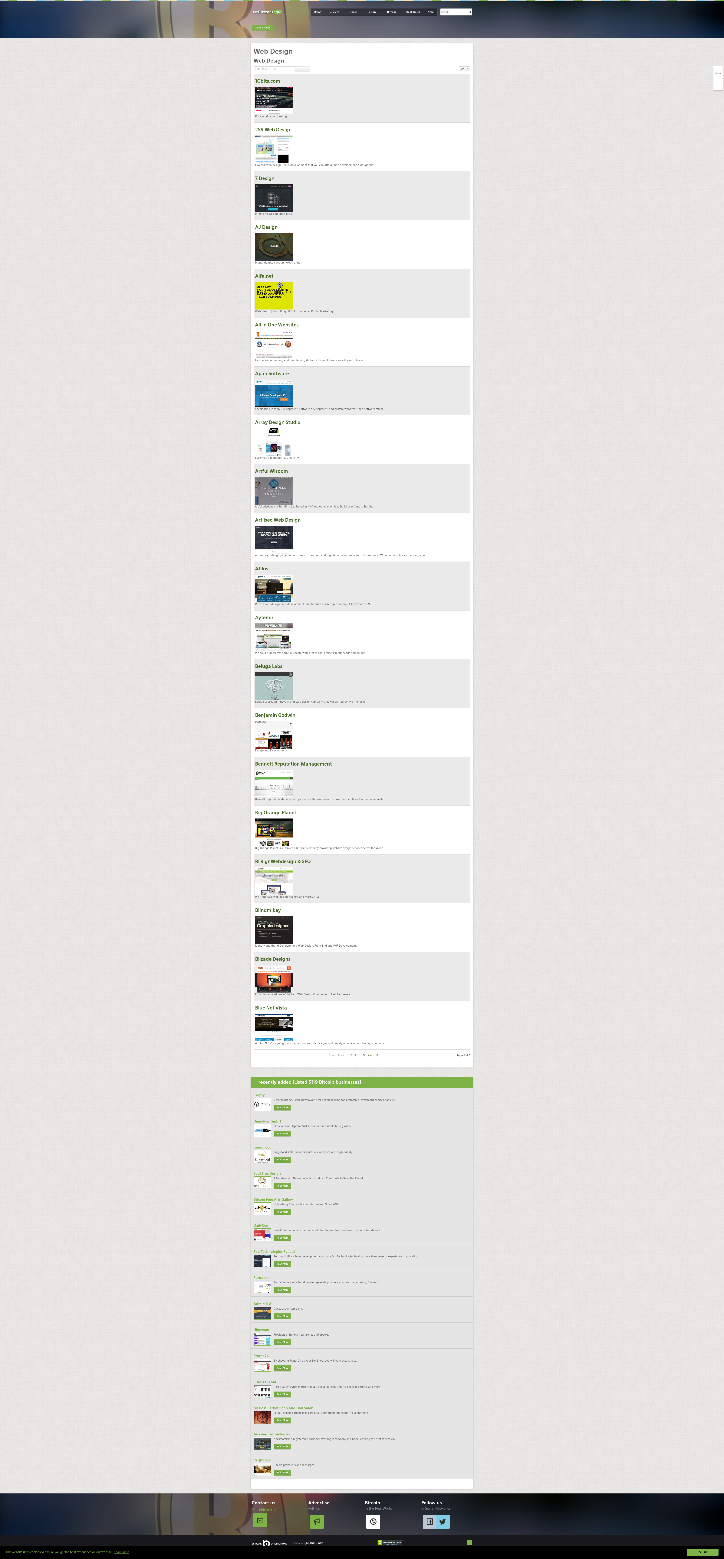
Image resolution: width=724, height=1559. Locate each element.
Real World (413, 12)
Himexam (261, 1330)
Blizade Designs (273, 959)
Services (334, 12)
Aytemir (264, 617)
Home (317, 12)
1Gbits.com (267, 81)
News (431, 12)
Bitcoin (391, 12)
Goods (353, 12)
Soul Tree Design (267, 1173)
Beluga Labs (268, 666)
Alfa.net (264, 276)
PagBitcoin (263, 1460)
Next (370, 1055)
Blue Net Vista (271, 1008)
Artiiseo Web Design (278, 520)
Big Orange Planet (275, 812)
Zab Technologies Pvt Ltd (274, 1252)
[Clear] (306, 69)
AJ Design (266, 227)
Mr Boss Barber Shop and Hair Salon (283, 1408)
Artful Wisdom (271, 471)
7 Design (265, 178)
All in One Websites (277, 325)
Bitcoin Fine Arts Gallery (273, 1199)
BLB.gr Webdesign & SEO (283, 861)
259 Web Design (273, 129)
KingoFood (263, 1147)
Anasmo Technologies (272, 1434)
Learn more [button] (121, 1552)
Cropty (259, 1095)
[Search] (299, 69)
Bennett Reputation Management (293, 764)
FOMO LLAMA (265, 1382)
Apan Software (272, 373)
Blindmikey (268, 910)
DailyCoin (261, 1225)
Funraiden (262, 1278)
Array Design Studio (277, 422)
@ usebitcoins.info (266, 1510)
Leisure (372, 12)
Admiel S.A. (263, 1304)
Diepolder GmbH (267, 1121)
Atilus (261, 569)
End (378, 1055)
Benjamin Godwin (275, 715)
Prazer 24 (261, 1356)
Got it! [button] (703, 1552)
